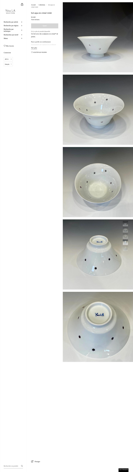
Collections (42, 5)
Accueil (33, 5)
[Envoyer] (22, 466)
